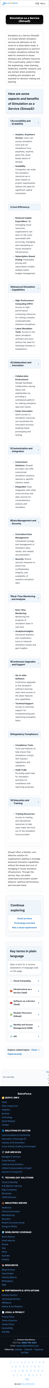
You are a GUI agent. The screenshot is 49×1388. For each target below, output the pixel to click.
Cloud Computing (9, 1182)
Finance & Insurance (11, 1211)
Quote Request (8, 1121)
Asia (4, 1248)
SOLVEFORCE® (28, 1384)
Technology (7, 1117)
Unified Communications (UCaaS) (16, 1168)
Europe (5, 1244)
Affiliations (6, 1302)
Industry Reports (9, 1277)
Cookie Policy (8, 1324)
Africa (4, 1252)
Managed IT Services (11, 1156)
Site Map (6, 1332)
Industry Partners (9, 1295)
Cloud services (24, 918)
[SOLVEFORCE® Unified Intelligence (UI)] (10, 3)
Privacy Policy (8, 1316)
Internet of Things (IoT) (12, 1172)
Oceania (5, 1259)
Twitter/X (28, 1349)
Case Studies (8, 1273)
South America (8, 1240)
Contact (5, 1125)
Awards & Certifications (12, 1306)
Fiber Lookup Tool (10, 1106)
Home (4, 1102)
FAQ (27, 1379)
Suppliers (6, 1109)
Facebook (38, 1349)
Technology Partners (11, 1299)
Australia (6, 1255)
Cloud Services (8, 1160)
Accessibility (7, 1328)
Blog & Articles (8, 1269)
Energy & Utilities (9, 1226)
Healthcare (6, 1207)
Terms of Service (9, 1320)
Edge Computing (9, 1189)
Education (6, 1219)
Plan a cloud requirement (24, 927)
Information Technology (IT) (14, 1139)
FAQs (4, 1285)
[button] (36, 3)
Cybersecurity (15, 1054)
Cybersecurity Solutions (12, 1164)
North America (8, 1236)
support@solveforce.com (27, 1345)
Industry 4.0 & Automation (13, 1142)
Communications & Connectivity (16, 1135)
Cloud (34, 1050)
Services (6, 1113)
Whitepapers (7, 1281)
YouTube (24, 1352)
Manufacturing (8, 1215)
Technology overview (24, 923)
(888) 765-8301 (29, 1342)
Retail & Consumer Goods (13, 1222)
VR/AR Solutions (9, 1197)
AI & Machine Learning (12, 1186)
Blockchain (6, 1193)
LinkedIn (18, 1349)
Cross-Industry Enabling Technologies (19, 1146)
